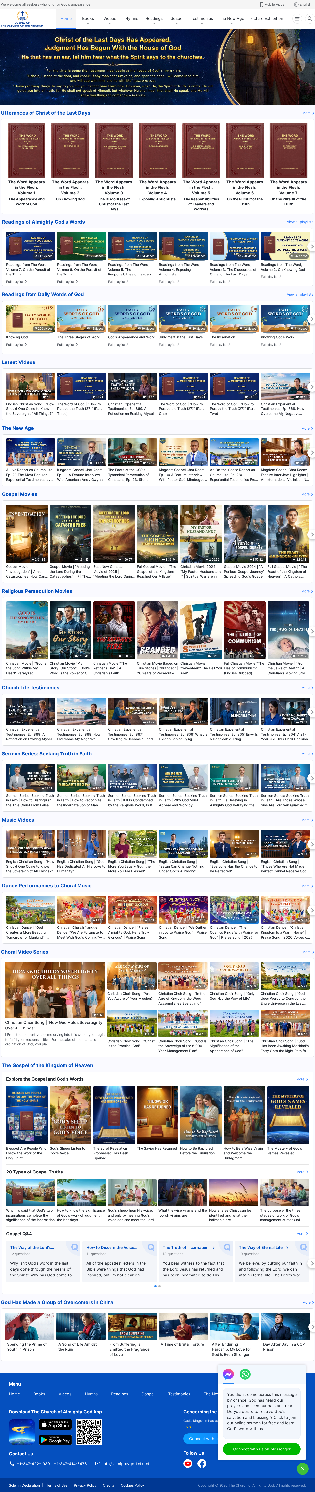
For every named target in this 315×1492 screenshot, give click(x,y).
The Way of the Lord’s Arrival (30, 1247)
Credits (108, 1485)
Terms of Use (56, 1485)
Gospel (176, 18)
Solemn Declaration (24, 1485)
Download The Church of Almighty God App (55, 1411)
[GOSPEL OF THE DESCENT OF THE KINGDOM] (22, 19)
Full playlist (14, 282)
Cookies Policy (132, 1485)
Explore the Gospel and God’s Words (45, 1079)
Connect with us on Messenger (262, 1449)
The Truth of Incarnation (186, 1247)
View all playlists (300, 222)
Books (88, 18)
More (306, 113)
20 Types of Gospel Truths (34, 1171)
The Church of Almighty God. (252, 1485)
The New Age (231, 18)
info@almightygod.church (126, 1463)
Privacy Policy (85, 1485)
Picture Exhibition (266, 18)
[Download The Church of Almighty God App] (22, 1431)
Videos (109, 18)
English (305, 4)
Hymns (131, 18)
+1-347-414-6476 (70, 1463)
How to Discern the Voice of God (110, 1247)
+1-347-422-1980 (33, 1463)
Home (66, 18)
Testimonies (202, 18)
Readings (154, 18)
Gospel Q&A (19, 1233)
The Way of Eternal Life (261, 1247)
